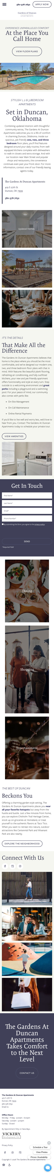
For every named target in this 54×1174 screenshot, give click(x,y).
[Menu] (4, 4)
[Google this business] (12, 866)
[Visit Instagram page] (20, 866)
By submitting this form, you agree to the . (24, 524)
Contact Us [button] (27, 1073)
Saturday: (5, 1120)
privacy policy (40, 524)
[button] (42, 4)
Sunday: (5, 1123)
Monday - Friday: (8, 1117)
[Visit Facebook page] (5, 866)
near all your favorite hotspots (26, 808)
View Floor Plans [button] (27, 51)
